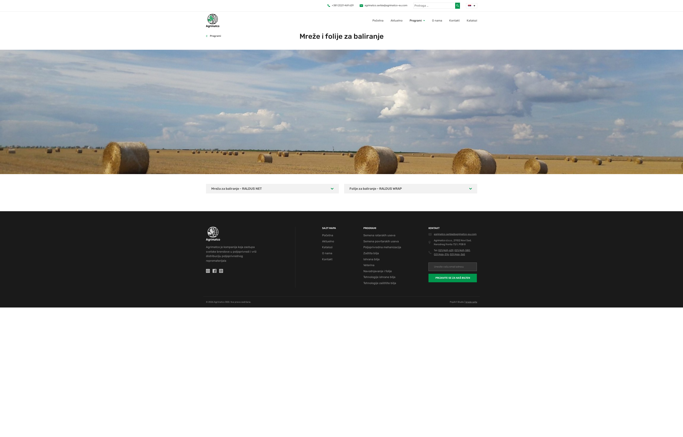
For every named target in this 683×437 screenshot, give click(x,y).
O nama (437, 20)
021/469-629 (445, 250)
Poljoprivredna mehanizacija (382, 247)
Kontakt (454, 20)
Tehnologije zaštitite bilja (379, 283)
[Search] (457, 6)
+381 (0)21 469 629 (343, 5)
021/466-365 (457, 254)
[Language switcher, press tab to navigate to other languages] (471, 5)
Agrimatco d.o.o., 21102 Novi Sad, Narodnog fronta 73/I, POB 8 (452, 242)
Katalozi (472, 20)
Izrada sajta (471, 302)
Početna (377, 20)
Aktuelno (397, 20)
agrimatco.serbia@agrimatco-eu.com (386, 5)
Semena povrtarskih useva (381, 241)
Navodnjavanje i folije (377, 271)
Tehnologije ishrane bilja (379, 277)
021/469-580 (462, 250)
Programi (215, 35)
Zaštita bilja (371, 253)
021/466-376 (441, 254)
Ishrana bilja (371, 259)
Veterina (368, 265)
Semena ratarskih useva (379, 235)
